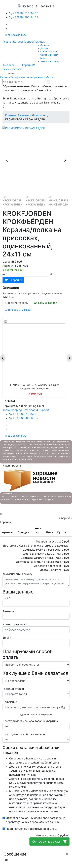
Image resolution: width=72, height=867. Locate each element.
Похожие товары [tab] (16, 302)
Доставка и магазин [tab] (18, 309)
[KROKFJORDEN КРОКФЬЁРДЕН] (13, 202)
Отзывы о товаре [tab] (45, 302)
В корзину (15, 280)
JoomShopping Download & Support (26, 410)
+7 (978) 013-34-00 (25, 13)
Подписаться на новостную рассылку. (31, 828)
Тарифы (15, 77)
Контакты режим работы (37, 77)
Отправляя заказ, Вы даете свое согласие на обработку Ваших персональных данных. (35, 820)
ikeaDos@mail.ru (15, 34)
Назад (10, 400)
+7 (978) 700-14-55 (25, 17)
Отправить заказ (47, 841)
